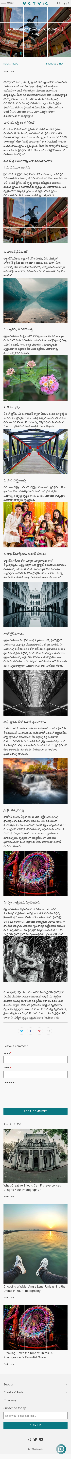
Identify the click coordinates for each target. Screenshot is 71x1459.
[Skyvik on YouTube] (41, 1439)
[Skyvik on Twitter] (35, 1439)
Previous (51, 64)
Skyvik (39, 1449)
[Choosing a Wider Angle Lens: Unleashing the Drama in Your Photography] (35, 1244)
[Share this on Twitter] (21, 1031)
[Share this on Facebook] (30, 1031)
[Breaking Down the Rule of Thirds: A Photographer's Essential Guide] (35, 1327)
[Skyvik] (35, 3)
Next (62, 64)
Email (7, 1067)
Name (7, 1053)
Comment (9, 1082)
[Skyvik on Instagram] (29, 1439)
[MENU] (1, 3)
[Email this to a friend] (48, 1031)
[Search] (59, 3)
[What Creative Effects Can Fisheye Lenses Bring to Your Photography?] (35, 1156)
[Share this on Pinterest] (39, 1031)
